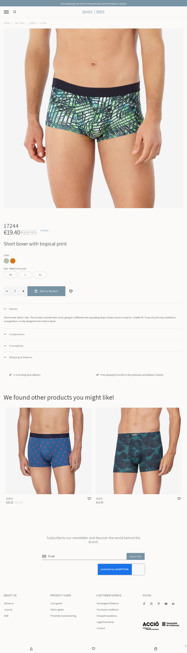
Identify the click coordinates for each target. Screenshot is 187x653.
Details (13, 309)
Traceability (16, 345)
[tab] (93, 309)
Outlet (32, 23)
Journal (8, 609)
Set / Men (19, 23)
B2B (6, 615)
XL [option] (40, 274)
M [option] (10, 274)
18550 (48, 451)
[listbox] (93, 261)
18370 (138, 451)
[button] (89, 498)
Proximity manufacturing (63, 615)
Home (7, 23)
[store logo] (93, 12)
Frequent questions (107, 615)
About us (9, 603)
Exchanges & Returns (108, 603)
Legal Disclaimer (105, 622)
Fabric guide (57, 609)
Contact (101, 628)
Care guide (56, 603)
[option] (13, 261)
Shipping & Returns (20, 357)
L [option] (25, 274)
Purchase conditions (107, 609)
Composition (17, 334)
